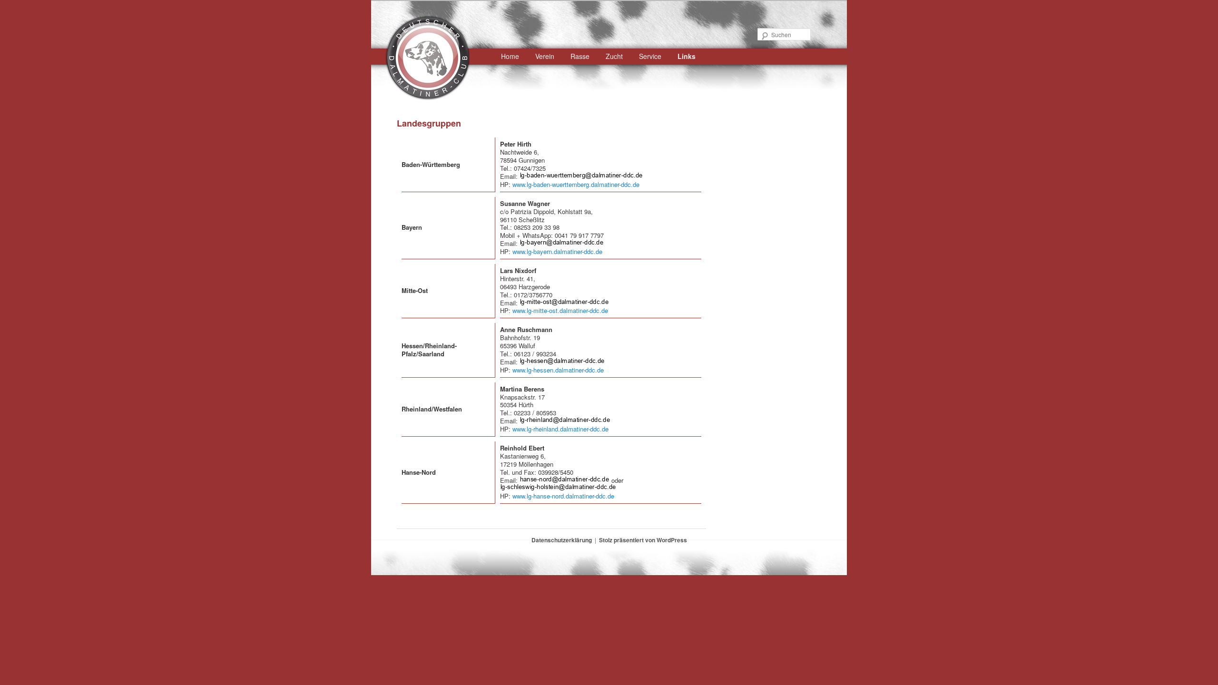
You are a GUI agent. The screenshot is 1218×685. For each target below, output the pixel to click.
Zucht (614, 56)
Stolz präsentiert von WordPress (643, 540)
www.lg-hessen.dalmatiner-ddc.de (558, 369)
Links (687, 56)
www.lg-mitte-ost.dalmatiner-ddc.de (560, 310)
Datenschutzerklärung (561, 540)
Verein (544, 56)
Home (510, 56)
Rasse (579, 56)
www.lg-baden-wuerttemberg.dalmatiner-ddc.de (575, 184)
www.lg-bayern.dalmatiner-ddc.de (557, 251)
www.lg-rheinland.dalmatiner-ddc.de (560, 428)
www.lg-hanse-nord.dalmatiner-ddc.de (563, 495)
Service (650, 56)
